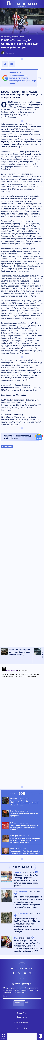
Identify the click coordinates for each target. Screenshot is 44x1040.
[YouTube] (25, 973)
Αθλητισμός (6, 37)
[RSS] (30, 973)
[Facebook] (13, 973)
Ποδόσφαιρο (7, 446)
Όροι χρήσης (22, 1013)
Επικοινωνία (22, 1017)
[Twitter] (19, 973)
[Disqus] (22, 694)
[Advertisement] (22, 550)
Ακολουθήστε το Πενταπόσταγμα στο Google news (18, 437)
